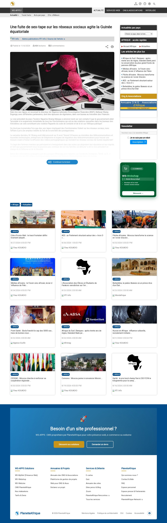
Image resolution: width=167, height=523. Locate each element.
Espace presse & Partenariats (133, 491)
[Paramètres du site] (150, 4)
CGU (121, 513)
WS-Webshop (20, 479)
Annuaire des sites (93, 483)
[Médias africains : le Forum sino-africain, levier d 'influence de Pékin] (32, 267)
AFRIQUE (15, 231)
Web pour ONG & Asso (59, 483)
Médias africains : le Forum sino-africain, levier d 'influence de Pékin (136, 70)
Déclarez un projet (57, 487)
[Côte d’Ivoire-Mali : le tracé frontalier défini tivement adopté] (32, 219)
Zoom (88, 491)
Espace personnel (128, 487)
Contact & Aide (127, 479)
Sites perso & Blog (93, 487)
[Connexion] (136, 4)
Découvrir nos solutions (69, 444)
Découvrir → (138, 193)
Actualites (145, 46)
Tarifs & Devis (20, 495)
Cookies (129, 513)
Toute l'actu (26, 15)
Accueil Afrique (129, 46)
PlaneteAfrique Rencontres (97, 495)
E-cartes (89, 475)
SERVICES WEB (113, 10)
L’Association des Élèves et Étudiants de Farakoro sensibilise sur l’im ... (79, 284)
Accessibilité (139, 513)
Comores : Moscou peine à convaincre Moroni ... (82, 378)
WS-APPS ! (17, 10)
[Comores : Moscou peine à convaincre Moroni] (83, 362)
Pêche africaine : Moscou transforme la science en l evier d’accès (137, 76)
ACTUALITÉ (99, 10)
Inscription (138, 142)
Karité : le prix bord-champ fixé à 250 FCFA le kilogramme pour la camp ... (132, 379)
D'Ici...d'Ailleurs (53, 15)
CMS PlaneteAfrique (23, 487)
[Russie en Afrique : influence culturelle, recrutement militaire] (134, 315)
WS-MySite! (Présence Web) (26, 475)
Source (55, 39)
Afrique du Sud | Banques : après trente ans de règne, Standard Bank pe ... (81, 332)
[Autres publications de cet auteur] (15, 39)
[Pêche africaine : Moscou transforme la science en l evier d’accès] (134, 219)
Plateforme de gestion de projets (63, 479)
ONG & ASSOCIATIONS (133, 10)
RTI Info (34, 39)
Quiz (87, 479)
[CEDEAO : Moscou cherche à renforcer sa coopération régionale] (32, 362)
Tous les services (93, 499)
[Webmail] (141, 4)
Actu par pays (39, 15)
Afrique (15, 204)
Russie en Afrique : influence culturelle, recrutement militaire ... (129, 332)
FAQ (123, 483)
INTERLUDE (150, 10)
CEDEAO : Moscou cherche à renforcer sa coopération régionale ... (28, 379)
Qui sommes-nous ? (129, 475)
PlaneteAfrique (30, 513)
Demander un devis (100, 444)
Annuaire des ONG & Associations (64, 475)
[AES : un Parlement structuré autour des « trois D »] (83, 219)
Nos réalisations (21, 491)
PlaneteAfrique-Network (131, 499)
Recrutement (126, 495)
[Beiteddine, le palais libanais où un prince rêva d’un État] (134, 267)
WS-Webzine (20, 483)
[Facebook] (149, 513)
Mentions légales (88, 513)
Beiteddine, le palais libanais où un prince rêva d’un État (136, 87)
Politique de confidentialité (107, 513)
